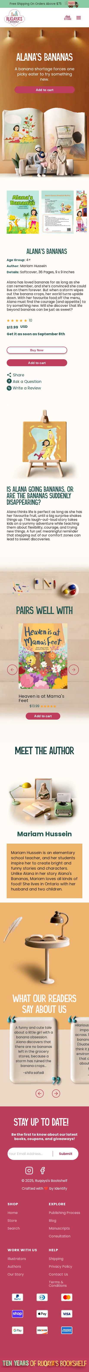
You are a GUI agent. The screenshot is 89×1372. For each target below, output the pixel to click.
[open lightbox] (23, 212)
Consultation (59, 1236)
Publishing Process (64, 1213)
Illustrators (17, 1259)
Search (14, 1229)
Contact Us (58, 1275)
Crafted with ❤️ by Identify (44, 1188)
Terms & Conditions (58, 1284)
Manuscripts (59, 1229)
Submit (65, 1153)
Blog (52, 1221)
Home (13, 1213)
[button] (79, 18)
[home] (14, 17)
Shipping (56, 1259)
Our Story (16, 1275)
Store (12, 1221)
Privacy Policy (61, 1267)
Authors (14, 1267)
